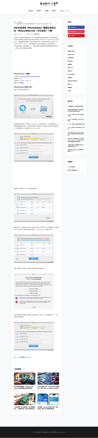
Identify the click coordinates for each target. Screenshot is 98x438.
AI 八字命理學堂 (71, 167)
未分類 (69, 90)
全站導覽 (46, 10)
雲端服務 (70, 77)
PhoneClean (28, 357)
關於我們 (39, 10)
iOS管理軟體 (22, 357)
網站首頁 (31, 10)
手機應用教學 (20, 22)
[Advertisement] (36, 60)
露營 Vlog (70, 84)
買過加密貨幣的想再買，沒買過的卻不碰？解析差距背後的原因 (76, 110)
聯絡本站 (54, 10)
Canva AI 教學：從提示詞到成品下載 (76, 124)
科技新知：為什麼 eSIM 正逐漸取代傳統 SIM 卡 (76, 150)
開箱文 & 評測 (71, 54)
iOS (18, 357)
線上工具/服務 (71, 74)
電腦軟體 (70, 64)
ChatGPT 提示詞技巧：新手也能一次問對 (76, 120)
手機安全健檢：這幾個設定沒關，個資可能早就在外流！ (76, 145)
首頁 (15, 22)
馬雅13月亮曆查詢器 (72, 170)
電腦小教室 (70, 61)
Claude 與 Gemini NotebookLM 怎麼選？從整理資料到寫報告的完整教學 (76, 134)
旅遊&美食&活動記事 (72, 80)
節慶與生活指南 (71, 51)
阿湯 (28, 34)
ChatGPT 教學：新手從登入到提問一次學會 (76, 115)
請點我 (21, 82)
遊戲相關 (70, 87)
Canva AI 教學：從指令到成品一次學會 (76, 128)
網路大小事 (70, 67)
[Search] (68, 10)
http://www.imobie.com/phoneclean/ (30, 76)
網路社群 (70, 71)
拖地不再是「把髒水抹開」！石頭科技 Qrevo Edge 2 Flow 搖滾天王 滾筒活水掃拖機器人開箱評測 (76, 140)
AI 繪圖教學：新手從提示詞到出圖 (75, 106)
